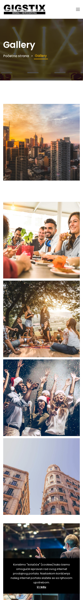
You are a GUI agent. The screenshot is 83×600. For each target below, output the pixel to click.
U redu (41, 587)
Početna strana (16, 56)
